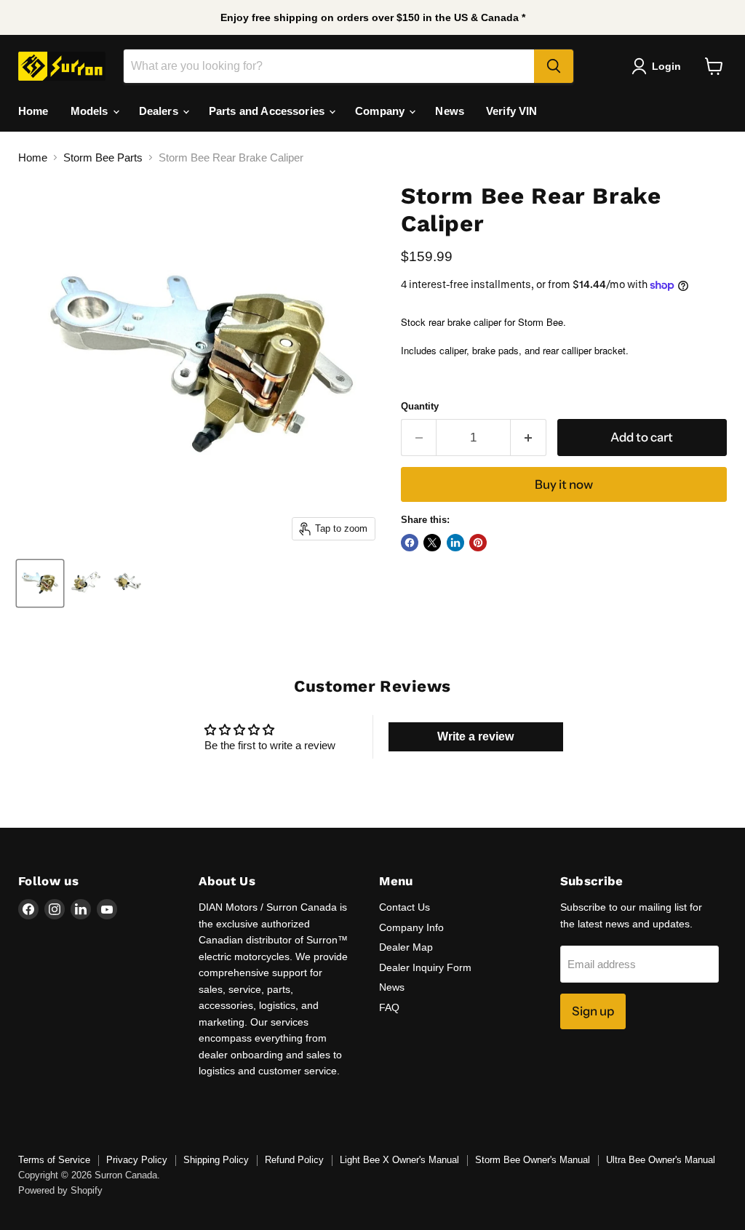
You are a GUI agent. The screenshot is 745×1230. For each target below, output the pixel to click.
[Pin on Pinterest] (478, 542)
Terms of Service (54, 1159)
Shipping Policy (216, 1159)
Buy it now (564, 484)
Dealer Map (406, 947)
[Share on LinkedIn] (455, 542)
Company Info (411, 927)
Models (91, 111)
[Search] (553, 66)
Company (381, 111)
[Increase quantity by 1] (528, 437)
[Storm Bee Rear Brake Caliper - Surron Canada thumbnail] (40, 583)
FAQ (389, 1007)
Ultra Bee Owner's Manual (660, 1159)
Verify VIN (512, 111)
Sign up (593, 1011)
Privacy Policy (136, 1159)
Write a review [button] (475, 736)
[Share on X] (432, 542)
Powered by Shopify (60, 1190)
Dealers (160, 111)
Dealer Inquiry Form (425, 967)
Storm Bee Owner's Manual (532, 1159)
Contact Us (404, 907)
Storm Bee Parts (103, 157)
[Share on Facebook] (409, 542)
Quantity (420, 406)
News (449, 111)
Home (33, 111)
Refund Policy (294, 1159)
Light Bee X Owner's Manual (399, 1159)
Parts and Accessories (268, 111)
